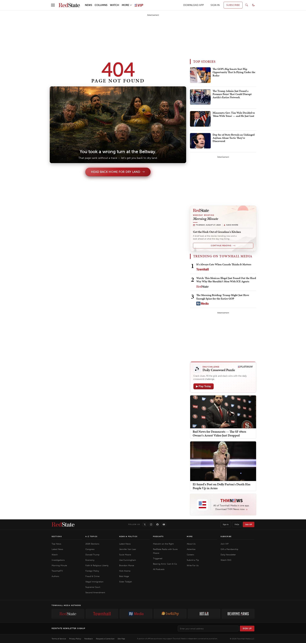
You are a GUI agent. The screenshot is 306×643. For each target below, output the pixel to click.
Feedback (88, 639)
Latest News (57, 549)
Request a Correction (105, 639)
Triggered (157, 558)
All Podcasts (158, 569)
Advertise (191, 549)
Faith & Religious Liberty (96, 565)
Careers (190, 554)
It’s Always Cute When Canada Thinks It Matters (223, 264)
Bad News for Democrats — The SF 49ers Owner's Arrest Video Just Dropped (219, 433)
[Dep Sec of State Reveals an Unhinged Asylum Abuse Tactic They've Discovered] (200, 141)
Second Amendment (95, 592)
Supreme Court (92, 587)
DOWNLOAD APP (193, 5)
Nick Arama (124, 571)
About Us (191, 544)
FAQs (237, 524)
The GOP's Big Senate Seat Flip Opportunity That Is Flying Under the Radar (234, 72)
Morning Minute (59, 565)
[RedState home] (63, 524)
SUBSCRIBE (233, 5)
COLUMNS (101, 5)
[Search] (246, 5)
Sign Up (247, 628)
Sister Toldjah (125, 581)
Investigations (58, 560)
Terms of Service (59, 639)
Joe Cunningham (127, 560)
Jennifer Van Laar (127, 549)
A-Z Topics (91, 537)
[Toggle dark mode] (253, 5)
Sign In (226, 524)
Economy (89, 560)
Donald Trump (92, 554)
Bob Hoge (124, 576)
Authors (55, 576)
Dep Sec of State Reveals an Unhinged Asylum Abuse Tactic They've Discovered (234, 138)
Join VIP (248, 524)
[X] (144, 524)
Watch (55, 554)
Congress (90, 549)
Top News (56, 544)
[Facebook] (157, 524)
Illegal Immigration (94, 581)
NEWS (88, 5)
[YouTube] (163, 524)
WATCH (114, 5)
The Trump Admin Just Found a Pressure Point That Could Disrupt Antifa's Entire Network (232, 94)
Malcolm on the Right (163, 544)
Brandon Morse (126, 565)
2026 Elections (92, 544)
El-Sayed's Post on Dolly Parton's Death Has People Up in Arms (221, 486)
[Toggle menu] (53, 5)
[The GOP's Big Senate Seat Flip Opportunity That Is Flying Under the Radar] (200, 75)
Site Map (121, 639)
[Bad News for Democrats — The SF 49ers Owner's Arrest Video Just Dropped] (223, 411)
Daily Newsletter (228, 554)
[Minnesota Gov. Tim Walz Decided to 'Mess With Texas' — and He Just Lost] (200, 119)
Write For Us (193, 565)
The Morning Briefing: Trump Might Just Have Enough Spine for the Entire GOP (222, 296)
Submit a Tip (193, 560)
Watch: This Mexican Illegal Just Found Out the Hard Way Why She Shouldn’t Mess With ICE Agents (226, 279)
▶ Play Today (203, 386)
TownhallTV (57, 571)
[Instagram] (151, 524)
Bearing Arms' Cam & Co (165, 564)
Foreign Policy (92, 571)
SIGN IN (215, 5)
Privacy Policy (75, 639)
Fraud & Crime (92, 576)
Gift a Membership (229, 549)
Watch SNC (226, 560)
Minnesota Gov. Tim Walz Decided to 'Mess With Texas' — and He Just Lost (234, 114)
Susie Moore (125, 554)
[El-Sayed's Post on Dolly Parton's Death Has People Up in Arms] (223, 461)
